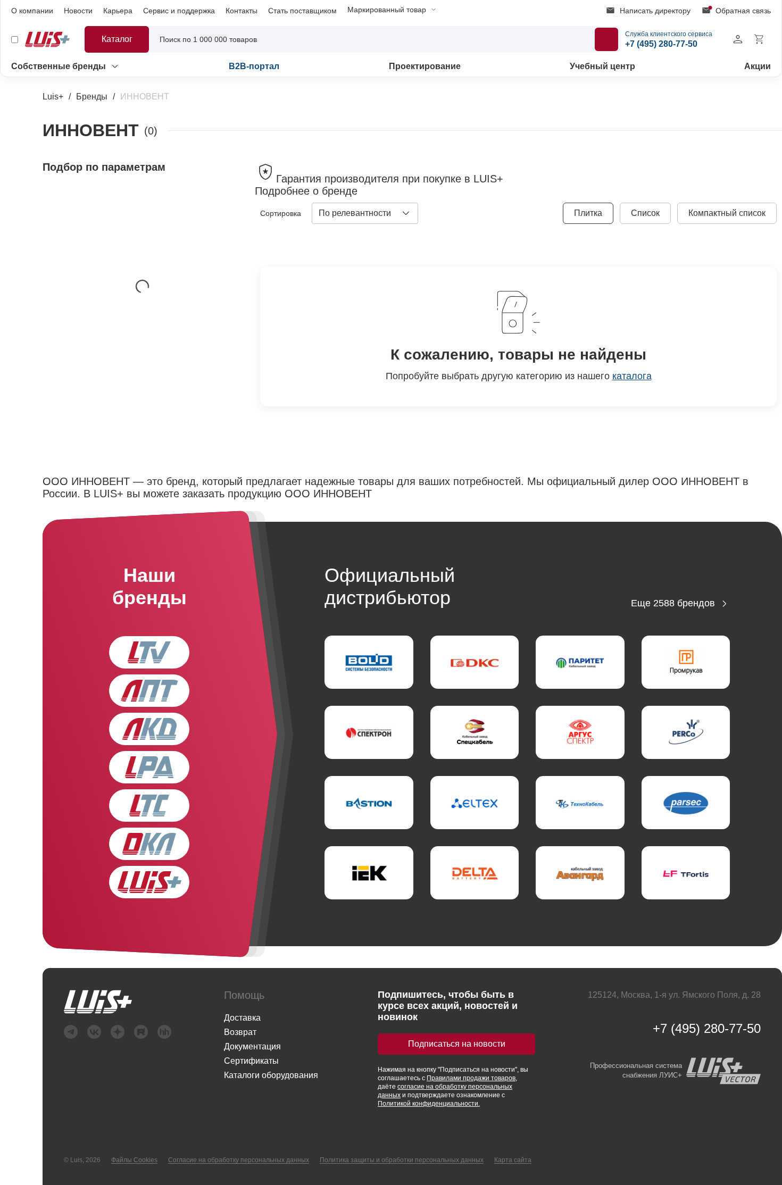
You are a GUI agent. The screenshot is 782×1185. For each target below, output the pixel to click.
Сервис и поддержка (179, 10)
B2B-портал (254, 66)
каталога (632, 376)
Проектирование (425, 66)
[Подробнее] (606, 39)
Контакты (241, 10)
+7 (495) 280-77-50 (707, 1028)
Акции (757, 66)
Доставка (242, 1017)
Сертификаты (251, 1060)
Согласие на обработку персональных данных (238, 1160)
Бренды (91, 96)
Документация (252, 1046)
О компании (32, 10)
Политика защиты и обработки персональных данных (402, 1160)
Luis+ (53, 96)
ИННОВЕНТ (144, 96)
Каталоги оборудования (271, 1075)
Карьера (117, 10)
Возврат (240, 1032)
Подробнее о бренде (306, 191)
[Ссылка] (117, 1001)
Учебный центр (602, 66)
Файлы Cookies (134, 1160)
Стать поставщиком (302, 10)
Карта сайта (512, 1160)
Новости (78, 10)
